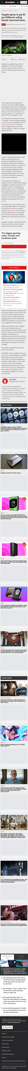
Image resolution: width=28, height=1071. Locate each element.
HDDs (15, 10)
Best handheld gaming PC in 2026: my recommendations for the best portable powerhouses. (14, 1010)
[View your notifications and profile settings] (14, 2)
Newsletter (23, 59)
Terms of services (20, 251)
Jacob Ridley (11, 24)
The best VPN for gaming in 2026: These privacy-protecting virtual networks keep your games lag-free (15, 971)
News (3, 24)
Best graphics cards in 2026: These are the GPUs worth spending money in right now (15, 990)
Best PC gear (12, 6)
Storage (10, 10)
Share (5, 59)
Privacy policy (5, 1044)
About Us (4, 1033)
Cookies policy (5, 1047)
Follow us (15, 59)
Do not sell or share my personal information (13, 1061)
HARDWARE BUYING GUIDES (7, 957)
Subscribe (23, 2)
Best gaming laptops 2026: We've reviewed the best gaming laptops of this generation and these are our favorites (14, 981)
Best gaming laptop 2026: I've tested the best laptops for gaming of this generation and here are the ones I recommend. (14, 1000)
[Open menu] (3, 2)
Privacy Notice (22, 252)
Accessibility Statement (8, 1054)
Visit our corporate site (14, 1022)
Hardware (4, 10)
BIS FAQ (11, 197)
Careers (4, 1057)
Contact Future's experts (8, 1037)
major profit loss (12, 210)
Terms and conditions (7, 1040)
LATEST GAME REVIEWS (20, 957)
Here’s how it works (18, 37)
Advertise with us (6, 1050)
